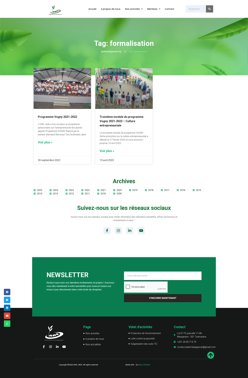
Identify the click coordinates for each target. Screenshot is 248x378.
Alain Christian (144, 365)
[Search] (209, 8)
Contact (169, 8)
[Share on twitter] (7, 300)
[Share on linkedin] (7, 308)
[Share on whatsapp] (7, 323)
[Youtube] (141, 230)
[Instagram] (118, 230)
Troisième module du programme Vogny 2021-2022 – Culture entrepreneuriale (121, 121)
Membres (152, 8)
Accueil (92, 8)
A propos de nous (110, 8)
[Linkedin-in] (129, 230)
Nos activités (132, 8)
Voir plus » (45, 142)
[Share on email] (7, 315)
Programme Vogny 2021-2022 (57, 117)
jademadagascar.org (111, 51)
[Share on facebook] (7, 292)
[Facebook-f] (107, 230)
